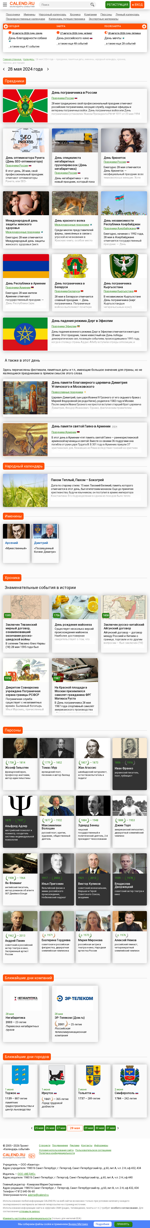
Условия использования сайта (56, 1150)
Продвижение (60, 1145)
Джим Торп (123, 825)
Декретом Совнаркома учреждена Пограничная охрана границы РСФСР (23, 691)
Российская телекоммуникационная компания (70, 1032)
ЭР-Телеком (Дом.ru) (70, 1017)
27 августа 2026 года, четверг (76, 33)
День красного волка (70, 220)
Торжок (10, 1093)
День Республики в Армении (26, 283)
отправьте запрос (29, 1211)
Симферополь (125, 1093)
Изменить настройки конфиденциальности (27, 1218)
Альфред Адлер (16, 826)
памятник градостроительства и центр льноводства (19, 1106)
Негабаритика (15, 1017)
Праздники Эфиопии (64, 326)
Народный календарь (52, 14)
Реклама (74, 1145)
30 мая (99, 1128)
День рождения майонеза (73, 624)
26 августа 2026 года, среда (27, 33)
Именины (29, 14)
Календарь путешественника (67, 19)
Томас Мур (49, 767)
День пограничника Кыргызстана (117, 285)
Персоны (106, 14)
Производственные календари (25, 19)
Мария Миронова (90, 940)
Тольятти (84, 1093)
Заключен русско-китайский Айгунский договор (124, 626)
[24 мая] (31, 1128)
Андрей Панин (15, 940)
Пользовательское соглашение (93, 1150)
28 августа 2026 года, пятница (124, 33)
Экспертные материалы (103, 19)
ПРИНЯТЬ (123, 1224)
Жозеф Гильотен (17, 767)
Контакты (86, 1145)
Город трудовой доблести (52, 1104)
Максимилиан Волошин (51, 827)
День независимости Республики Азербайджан (122, 222)
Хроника (75, 14)
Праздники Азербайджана (120, 228)
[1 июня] (118, 1128)
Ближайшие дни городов (27, 1057)
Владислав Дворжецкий (124, 885)
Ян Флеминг (13, 883)
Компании (90, 14)
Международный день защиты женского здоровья (22, 224)
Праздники (13, 14)
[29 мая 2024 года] (48, 69)
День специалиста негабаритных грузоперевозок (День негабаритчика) (71, 163)
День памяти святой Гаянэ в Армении (81, 426)
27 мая (61, 1128)
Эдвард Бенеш (88, 825)
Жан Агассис (87, 767)
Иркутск (47, 1093)
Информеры (101, 1145)
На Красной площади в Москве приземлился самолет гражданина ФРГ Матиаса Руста (73, 693)
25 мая (39, 1128)
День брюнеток (115, 157)
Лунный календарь (127, 14)
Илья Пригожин (52, 883)
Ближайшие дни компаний (28, 978)
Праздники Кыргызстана (119, 291)
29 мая (89, 1128)
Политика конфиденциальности (57, 1153)
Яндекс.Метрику (78, 1224)
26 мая (50, 1128)
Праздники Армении (18, 287)
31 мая (110, 1128)
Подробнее (102, 1224)
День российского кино (73, 38)
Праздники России (63, 98)
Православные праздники (67, 392)
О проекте (44, 1145)
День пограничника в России (74, 92)
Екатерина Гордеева (56, 940)
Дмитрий (41, 543)
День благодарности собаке (27, 38)
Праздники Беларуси (67, 291)
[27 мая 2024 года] (4, 69)
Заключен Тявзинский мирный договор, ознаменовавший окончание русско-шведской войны (21, 632)
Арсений (11, 543)
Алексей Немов (125, 940)
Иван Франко (124, 768)
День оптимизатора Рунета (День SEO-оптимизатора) (25, 159)
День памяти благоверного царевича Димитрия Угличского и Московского (89, 384)
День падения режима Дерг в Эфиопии (82, 321)
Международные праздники (23, 232)
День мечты (112, 38)
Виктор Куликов (89, 883)
